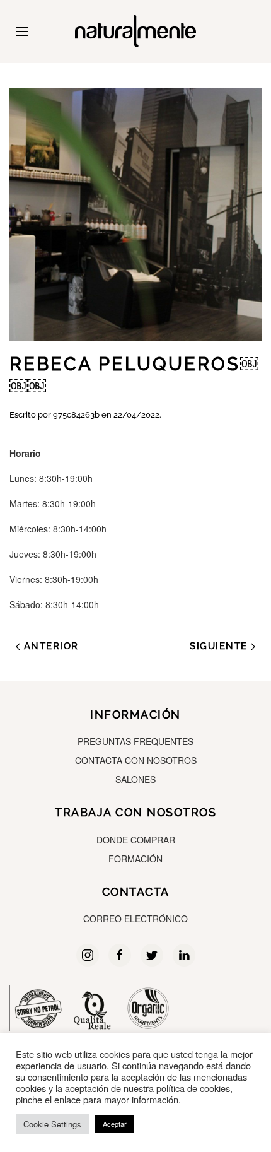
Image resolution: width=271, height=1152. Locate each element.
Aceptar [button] (115, 1124)
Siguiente (220, 646)
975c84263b (76, 415)
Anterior (49, 646)
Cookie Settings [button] (52, 1124)
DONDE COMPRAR (135, 839)
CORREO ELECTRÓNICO (135, 918)
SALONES (135, 779)
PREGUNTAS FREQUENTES (135, 741)
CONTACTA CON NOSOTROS (136, 760)
